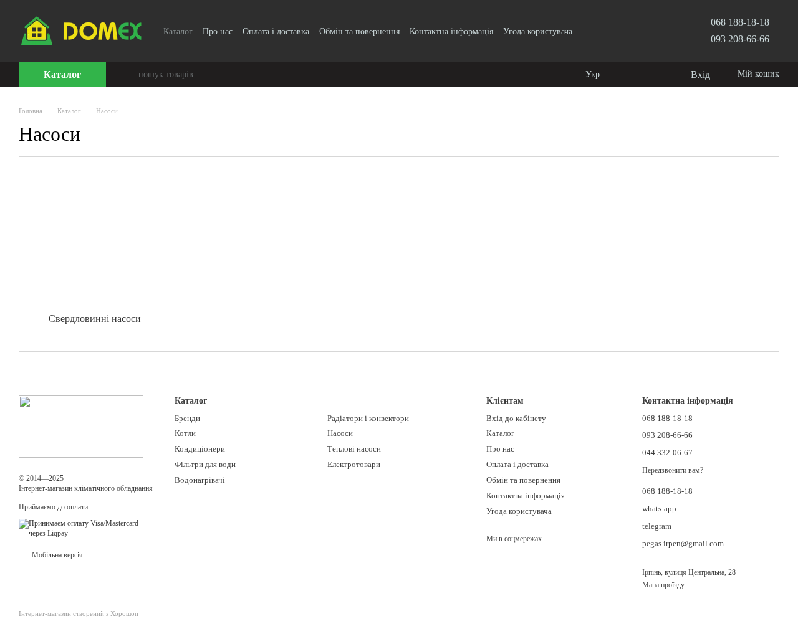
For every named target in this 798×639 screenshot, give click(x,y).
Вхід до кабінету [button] (516, 418)
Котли (185, 433)
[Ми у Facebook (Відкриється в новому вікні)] (590, 31)
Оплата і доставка (276, 31)
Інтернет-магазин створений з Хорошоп (78, 613)
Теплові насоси (354, 448)
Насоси (340, 433)
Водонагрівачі (200, 480)
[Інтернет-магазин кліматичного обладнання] (81, 426)
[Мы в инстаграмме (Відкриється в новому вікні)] (605, 31)
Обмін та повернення (359, 31)
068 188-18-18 (740, 22)
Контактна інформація (451, 31)
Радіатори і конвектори (368, 418)
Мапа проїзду (663, 584)
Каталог (178, 31)
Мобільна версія (56, 555)
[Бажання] (654, 75)
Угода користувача (537, 31)
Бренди (187, 418)
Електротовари (353, 464)
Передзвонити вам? (672, 470)
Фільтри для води (205, 464)
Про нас (218, 31)
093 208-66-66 (740, 39)
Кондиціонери (200, 448)
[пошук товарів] (128, 75)
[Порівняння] (629, 75)
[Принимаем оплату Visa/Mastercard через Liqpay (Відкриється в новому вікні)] (87, 527)
